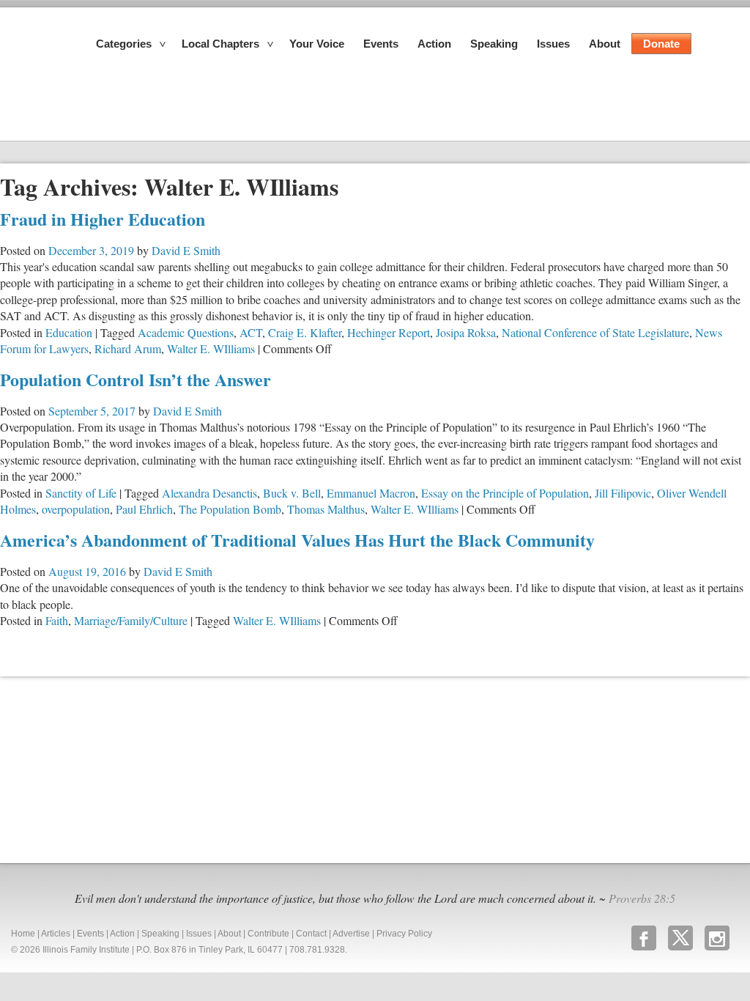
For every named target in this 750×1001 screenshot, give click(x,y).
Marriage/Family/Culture (131, 620)
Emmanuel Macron (371, 492)
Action (434, 43)
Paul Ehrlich (144, 509)
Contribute (268, 933)
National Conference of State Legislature (595, 332)
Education (68, 332)
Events (380, 43)
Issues (553, 43)
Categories (124, 43)
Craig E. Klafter (304, 332)
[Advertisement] (110, 768)
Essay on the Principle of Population (505, 492)
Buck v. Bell (292, 492)
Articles (55, 933)
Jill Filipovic (623, 492)
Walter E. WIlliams (211, 348)
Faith (56, 620)
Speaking (494, 43)
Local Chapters (220, 43)
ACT (251, 332)
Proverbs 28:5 (642, 898)
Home (23, 933)
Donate (661, 43)
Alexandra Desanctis (209, 492)
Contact (311, 933)
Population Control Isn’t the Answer (135, 379)
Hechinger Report (388, 332)
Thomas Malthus (326, 509)
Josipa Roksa (466, 332)
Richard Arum (127, 348)
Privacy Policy (404, 933)
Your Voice (316, 43)
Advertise (351, 933)
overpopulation (76, 509)
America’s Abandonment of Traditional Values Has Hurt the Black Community (297, 540)
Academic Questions (186, 332)
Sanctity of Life (80, 492)
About (604, 43)
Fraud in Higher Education (102, 219)
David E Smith (186, 250)
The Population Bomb (230, 509)
